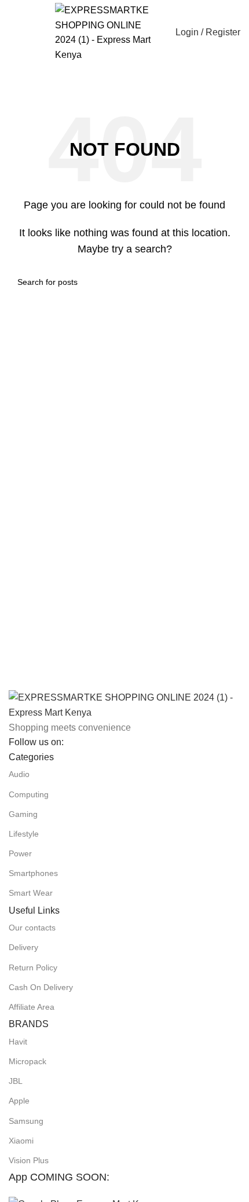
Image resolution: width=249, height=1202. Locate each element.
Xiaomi (21, 1140)
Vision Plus (29, 1160)
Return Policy (33, 967)
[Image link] (124, 704)
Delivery (23, 947)
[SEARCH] (244, 70)
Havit (18, 1041)
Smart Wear (31, 892)
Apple (19, 1100)
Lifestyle (24, 833)
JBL (16, 1081)
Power (20, 853)
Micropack (27, 1061)
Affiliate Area (31, 1007)
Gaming (23, 814)
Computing (29, 794)
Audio (19, 774)
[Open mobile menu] (13, 32)
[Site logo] (107, 31)
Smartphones (33, 873)
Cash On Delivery (41, 987)
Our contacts (32, 927)
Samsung (26, 1121)
